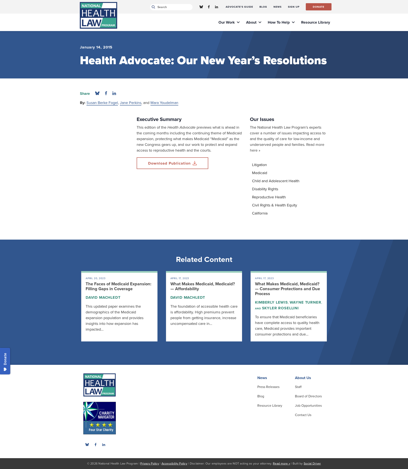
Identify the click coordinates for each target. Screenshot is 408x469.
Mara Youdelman (164, 102)
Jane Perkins (130, 102)
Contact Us (303, 415)
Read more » (281, 463)
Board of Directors (308, 396)
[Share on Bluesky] (97, 93)
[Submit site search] (152, 7)
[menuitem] (239, 6)
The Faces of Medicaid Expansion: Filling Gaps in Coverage (118, 286)
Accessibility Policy (174, 463)
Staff (298, 387)
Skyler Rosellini (280, 308)
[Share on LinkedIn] (114, 93)
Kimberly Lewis (271, 302)
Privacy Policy (149, 463)
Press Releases (268, 387)
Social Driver (312, 463)
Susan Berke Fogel (102, 102)
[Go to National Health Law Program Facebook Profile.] (209, 7)
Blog (260, 396)
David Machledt (103, 297)
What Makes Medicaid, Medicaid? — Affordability (202, 286)
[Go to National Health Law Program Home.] (98, 15)
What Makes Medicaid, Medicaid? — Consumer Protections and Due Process (287, 288)
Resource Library (269, 406)
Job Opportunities (308, 406)
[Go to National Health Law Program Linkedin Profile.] (216, 7)
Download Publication (169, 163)
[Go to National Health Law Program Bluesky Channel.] (201, 7)
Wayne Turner (305, 302)
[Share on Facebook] (106, 93)
